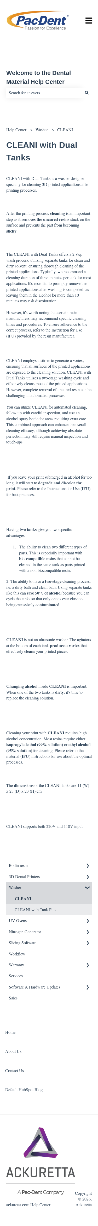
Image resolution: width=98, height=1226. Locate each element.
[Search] (87, 93)
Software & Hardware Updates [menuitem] (34, 987)
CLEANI (65, 129)
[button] (87, 865)
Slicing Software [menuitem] (22, 942)
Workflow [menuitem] (17, 953)
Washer (42, 129)
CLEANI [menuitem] (23, 899)
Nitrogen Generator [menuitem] (25, 931)
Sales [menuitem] (13, 997)
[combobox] (44, 93)
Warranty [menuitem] (16, 964)
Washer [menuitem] (15, 887)
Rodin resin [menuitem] (18, 865)
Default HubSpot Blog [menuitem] (24, 1089)
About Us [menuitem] (13, 1051)
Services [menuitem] (16, 975)
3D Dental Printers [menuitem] (24, 876)
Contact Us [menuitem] (14, 1070)
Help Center (16, 129)
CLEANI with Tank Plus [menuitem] (35, 909)
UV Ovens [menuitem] (18, 920)
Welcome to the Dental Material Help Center (38, 77)
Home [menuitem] (10, 1032)
